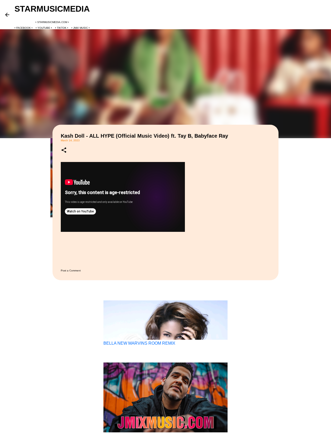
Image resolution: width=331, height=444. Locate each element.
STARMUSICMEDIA (52, 8)
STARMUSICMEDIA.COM (52, 22)
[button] (64, 150)
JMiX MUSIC (80, 27)
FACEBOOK (23, 27)
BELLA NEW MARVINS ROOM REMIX (139, 343)
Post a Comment (71, 270)
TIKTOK (61, 27)
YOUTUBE (43, 27)
